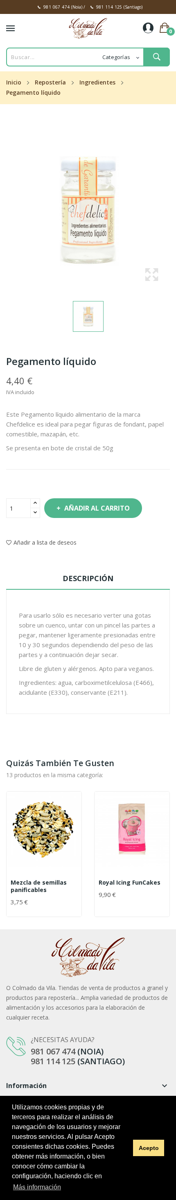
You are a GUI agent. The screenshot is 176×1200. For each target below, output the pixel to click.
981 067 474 (56, 7)
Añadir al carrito (97, 508)
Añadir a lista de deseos (45, 542)
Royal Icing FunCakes (129, 882)
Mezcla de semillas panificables (39, 886)
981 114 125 (109, 7)
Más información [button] (37, 1187)
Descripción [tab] (88, 578)
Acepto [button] (149, 1148)
